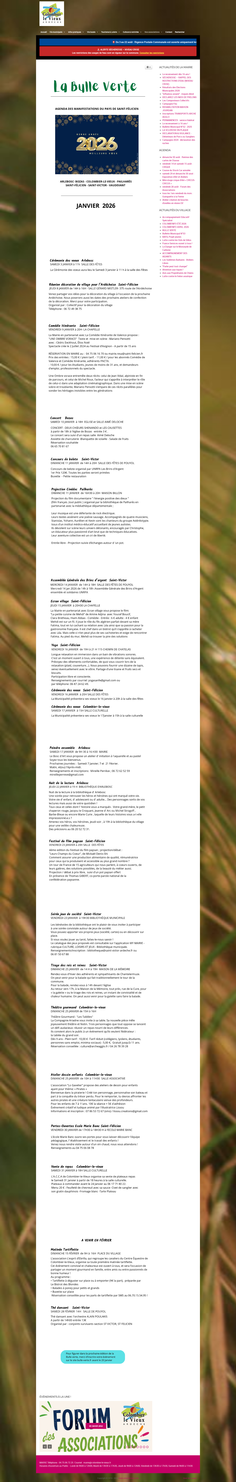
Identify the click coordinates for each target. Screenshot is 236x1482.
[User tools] (148, 67)
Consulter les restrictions (152, 52)
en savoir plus (96, 1425)
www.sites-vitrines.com (129, 1478)
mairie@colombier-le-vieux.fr (97, 1462)
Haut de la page (190, 1478)
